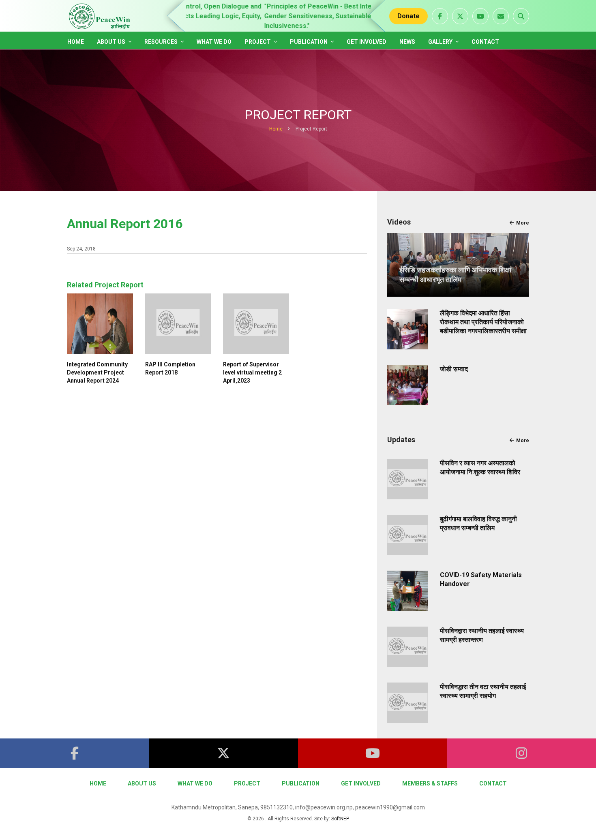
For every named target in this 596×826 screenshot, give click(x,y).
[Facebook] (74, 753)
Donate (408, 16)
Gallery (441, 42)
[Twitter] (223, 753)
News (407, 42)
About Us (111, 42)
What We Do (214, 42)
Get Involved (366, 42)
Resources (161, 42)
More (522, 223)
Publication (309, 42)
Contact (485, 42)
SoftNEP (340, 819)
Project (258, 42)
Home (75, 42)
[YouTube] (372, 753)
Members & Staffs (430, 783)
